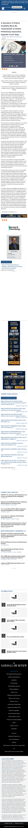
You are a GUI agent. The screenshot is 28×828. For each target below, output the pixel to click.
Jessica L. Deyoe (5, 511)
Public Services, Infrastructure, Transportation (14, 745)
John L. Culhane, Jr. (6, 519)
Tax (14, 748)
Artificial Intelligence (14, 689)
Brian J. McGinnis (6, 564)
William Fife (4, 497)
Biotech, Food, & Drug (14, 698)
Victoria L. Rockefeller (17, 552)
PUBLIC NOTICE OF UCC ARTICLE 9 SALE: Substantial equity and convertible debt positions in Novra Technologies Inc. (13, 403)
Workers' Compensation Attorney (10, 264)
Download (15, 66)
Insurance (14, 733)
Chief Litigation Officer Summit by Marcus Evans (16, 621)
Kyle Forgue (6, 36)
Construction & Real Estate (14, 704)
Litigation (14, 742)
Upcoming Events (7, 591)
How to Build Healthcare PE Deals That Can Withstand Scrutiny (12, 549)
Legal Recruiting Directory (14, 677)
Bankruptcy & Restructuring (14, 695)
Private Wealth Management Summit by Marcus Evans (16, 605)
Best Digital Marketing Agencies (14, 674)
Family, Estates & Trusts (14, 716)
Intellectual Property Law (14, 736)
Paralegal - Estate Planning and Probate (12, 266)
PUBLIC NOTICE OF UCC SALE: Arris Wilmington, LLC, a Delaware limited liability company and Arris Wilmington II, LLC (14, 462)
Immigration (14, 728)
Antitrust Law (14, 692)
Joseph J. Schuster (15, 519)
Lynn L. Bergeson (6, 504)
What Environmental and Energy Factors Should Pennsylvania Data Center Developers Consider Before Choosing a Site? (13, 524)
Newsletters (14, 680)
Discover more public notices (7, 467)
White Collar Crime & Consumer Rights (14, 751)
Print (10, 66)
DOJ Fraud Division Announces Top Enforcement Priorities (14, 542)
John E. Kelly (14, 559)
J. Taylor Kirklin (5, 545)
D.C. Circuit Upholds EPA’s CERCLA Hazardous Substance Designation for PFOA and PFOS (13, 509)
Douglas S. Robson (6, 559)
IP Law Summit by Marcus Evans (15, 636)
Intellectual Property (8, 56)
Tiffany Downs (5, 538)
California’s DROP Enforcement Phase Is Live (13, 563)
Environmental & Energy (14, 713)
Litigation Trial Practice (8, 58)
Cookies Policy (4, 4)
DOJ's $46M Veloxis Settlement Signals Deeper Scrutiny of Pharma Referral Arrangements (13, 557)
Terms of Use (15, 763)
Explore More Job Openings (7, 270)
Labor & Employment (14, 739)
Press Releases (14, 683)
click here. (22, 819)
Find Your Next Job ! (6, 262)
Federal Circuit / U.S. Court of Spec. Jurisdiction (13, 62)
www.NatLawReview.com (7, 768)
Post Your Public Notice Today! (9, 398)
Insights (3, 38)
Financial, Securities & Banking (14, 719)
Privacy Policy (23, 763)
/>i (17, 66)
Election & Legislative (14, 710)
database (23, 766)
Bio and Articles (11, 257)
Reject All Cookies (17, 7)
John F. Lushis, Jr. (6, 527)
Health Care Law (14, 725)
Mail (12, 66)
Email (10, 253)
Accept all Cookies (6, 7)
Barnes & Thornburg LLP (16, 36)
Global (14, 722)
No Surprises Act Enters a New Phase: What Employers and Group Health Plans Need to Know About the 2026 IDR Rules (14, 535)
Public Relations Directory (14, 686)
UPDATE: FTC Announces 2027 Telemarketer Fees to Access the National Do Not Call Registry (14, 495)
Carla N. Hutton (13, 504)
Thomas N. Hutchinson (7, 552)
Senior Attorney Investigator (9, 268)
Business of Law (14, 701)
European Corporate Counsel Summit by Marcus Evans (17, 652)
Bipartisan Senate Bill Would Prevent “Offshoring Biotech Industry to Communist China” (14, 502)
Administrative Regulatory (9, 60)
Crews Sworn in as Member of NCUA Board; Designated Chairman (12, 516)
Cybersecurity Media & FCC (14, 707)
